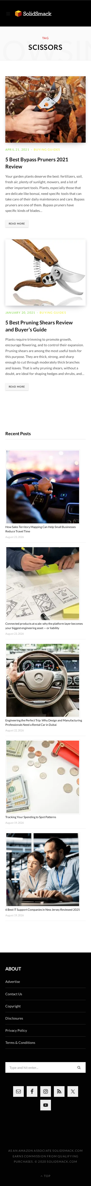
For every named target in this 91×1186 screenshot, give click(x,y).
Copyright (13, 1006)
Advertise (12, 981)
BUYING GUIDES (47, 149)
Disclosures (14, 1018)
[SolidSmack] (33, 13)
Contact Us (13, 994)
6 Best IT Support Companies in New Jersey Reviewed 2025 (42, 909)
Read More (17, 223)
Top (46, 1176)
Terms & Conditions (20, 1042)
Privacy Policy (16, 1030)
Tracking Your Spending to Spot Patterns (30, 817)
